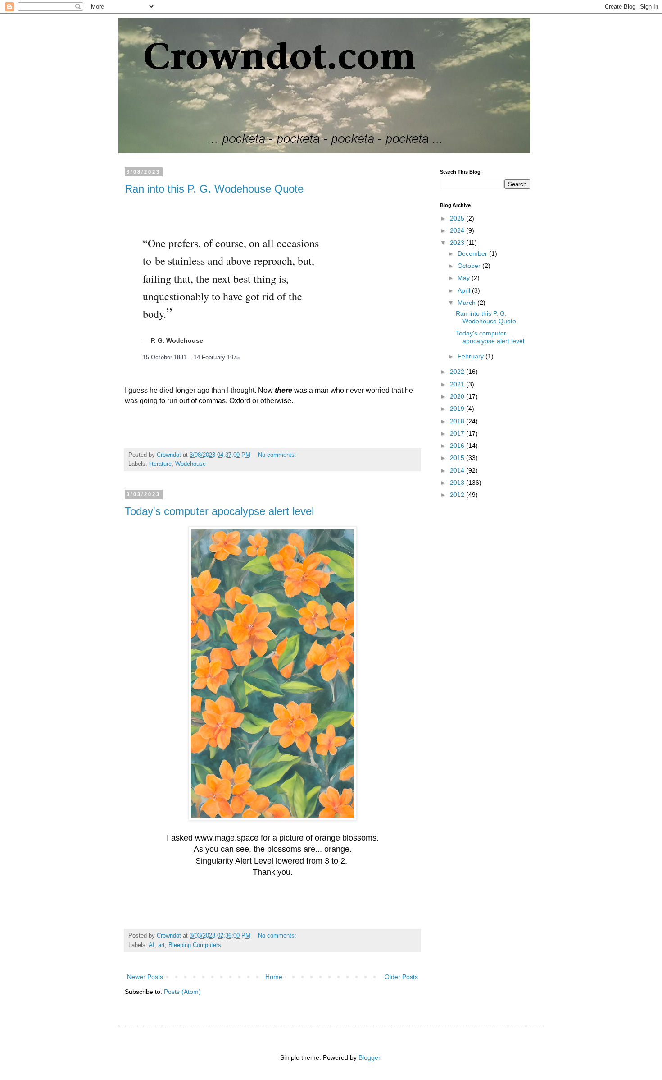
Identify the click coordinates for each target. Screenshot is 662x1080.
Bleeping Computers (194, 945)
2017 (458, 433)
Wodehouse (190, 464)
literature (160, 464)
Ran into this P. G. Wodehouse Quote (214, 189)
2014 (458, 470)
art (161, 945)
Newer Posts (145, 976)
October (470, 265)
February (471, 356)
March (467, 302)
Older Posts (401, 976)
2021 (458, 384)
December (473, 253)
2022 (458, 371)
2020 (458, 396)
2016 (458, 445)
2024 (458, 230)
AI (151, 945)
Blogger (369, 1057)
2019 (458, 408)
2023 (458, 242)
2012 (458, 494)
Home (273, 976)
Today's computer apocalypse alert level (219, 511)
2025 (458, 218)
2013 (458, 482)
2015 (458, 457)
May (465, 277)
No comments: (278, 455)
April (465, 290)
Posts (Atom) (182, 991)
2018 (458, 421)
